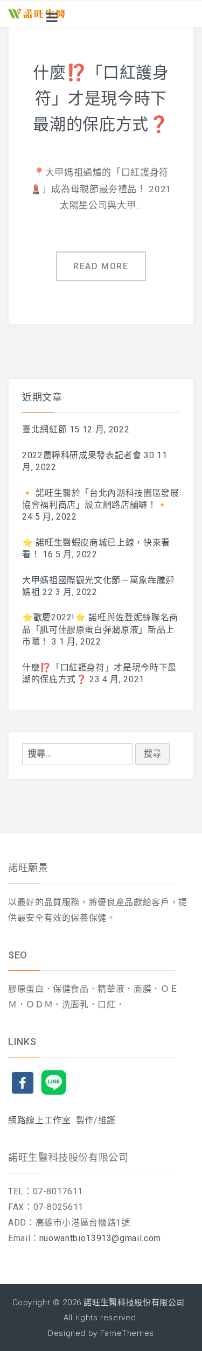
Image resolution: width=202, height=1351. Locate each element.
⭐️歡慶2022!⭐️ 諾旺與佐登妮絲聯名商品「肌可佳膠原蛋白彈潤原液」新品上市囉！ (100, 629)
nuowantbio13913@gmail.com (100, 1238)
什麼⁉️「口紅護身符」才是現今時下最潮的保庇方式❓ (101, 98)
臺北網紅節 (44, 429)
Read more (100, 266)
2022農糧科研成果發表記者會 (82, 455)
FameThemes (127, 1333)
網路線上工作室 (39, 1120)
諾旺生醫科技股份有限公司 (134, 1302)
